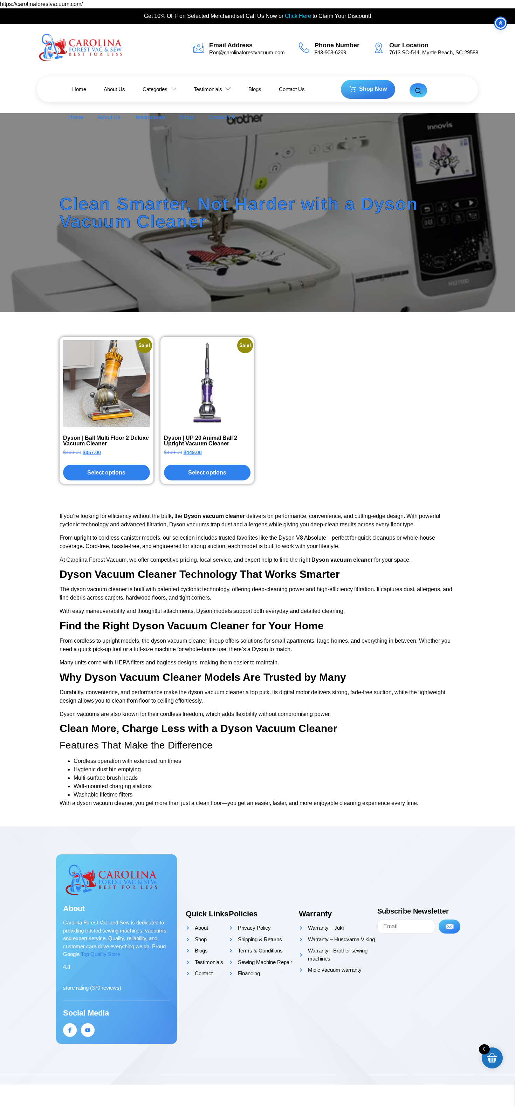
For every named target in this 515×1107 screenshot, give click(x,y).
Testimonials (150, 117)
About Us (109, 117)
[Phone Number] (304, 47)
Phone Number (337, 45)
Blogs (187, 117)
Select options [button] (207, 473)
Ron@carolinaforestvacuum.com (247, 52)
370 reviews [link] (105, 988)
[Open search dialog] (418, 90)
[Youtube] (88, 1030)
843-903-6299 (330, 52)
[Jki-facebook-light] (70, 1030)
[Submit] (449, 927)
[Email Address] (198, 47)
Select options (106, 473)
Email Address (231, 45)
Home (75, 117)
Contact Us (222, 117)
